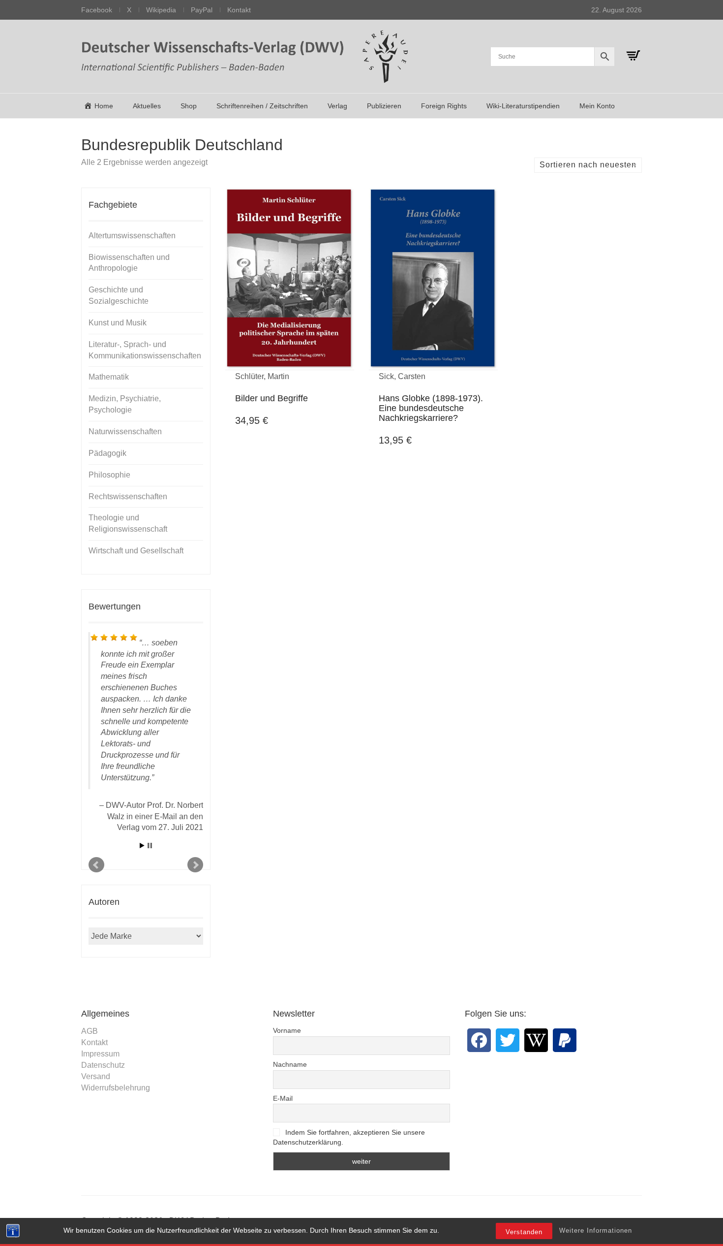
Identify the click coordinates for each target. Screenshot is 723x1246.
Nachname (290, 1064)
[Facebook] (479, 1040)
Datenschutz (103, 1065)
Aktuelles (147, 106)
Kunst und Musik (118, 323)
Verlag (337, 106)
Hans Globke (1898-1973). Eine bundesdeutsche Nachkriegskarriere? (431, 408)
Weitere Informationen (595, 1230)
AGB (89, 1031)
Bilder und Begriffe (271, 398)
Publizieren (384, 106)
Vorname (287, 1030)
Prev (96, 865)
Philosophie (109, 475)
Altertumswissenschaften (132, 235)
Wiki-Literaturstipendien (523, 106)
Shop (189, 106)
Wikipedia (161, 10)
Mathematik (109, 377)
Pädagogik (107, 453)
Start (142, 845)
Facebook (96, 10)
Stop (150, 845)
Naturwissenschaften (125, 431)
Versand (95, 1076)
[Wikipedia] (536, 1040)
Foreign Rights (444, 106)
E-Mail (283, 1098)
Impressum (100, 1054)
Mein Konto (597, 106)
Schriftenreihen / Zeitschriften (262, 106)
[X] (507, 1040)
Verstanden (524, 1232)
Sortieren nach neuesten (588, 164)
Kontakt (239, 10)
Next (195, 865)
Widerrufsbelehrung (115, 1088)
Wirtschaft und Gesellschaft (136, 550)
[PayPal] (564, 1040)
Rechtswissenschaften (128, 496)
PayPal (201, 10)
